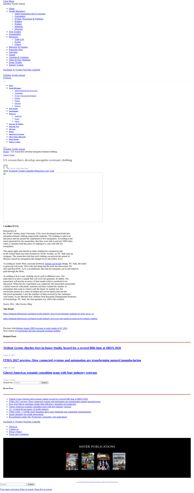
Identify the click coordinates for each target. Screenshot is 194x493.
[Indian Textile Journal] (14, 75)
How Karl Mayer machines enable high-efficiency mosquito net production (42, 404)
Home (11, 8)
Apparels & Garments (19, 57)
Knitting (18, 21)
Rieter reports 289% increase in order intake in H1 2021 (43, 328)
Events (18, 42)
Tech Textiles (15, 31)
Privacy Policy (15, 432)
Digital (12, 55)
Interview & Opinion (18, 47)
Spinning (19, 26)
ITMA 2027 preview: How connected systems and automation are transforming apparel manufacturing (72, 360)
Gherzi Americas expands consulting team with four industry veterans (50, 372)
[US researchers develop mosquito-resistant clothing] (53, 221)
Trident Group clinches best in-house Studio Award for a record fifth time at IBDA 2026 (62, 348)
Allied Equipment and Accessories (30, 14)
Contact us (13, 429)
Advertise (13, 52)
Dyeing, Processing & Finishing (29, 19)
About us (13, 426)
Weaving (19, 29)
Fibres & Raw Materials (19, 60)
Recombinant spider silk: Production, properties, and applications (38, 417)
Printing (18, 24)
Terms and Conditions (19, 434)
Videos (18, 44)
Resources (13, 37)
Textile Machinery (17, 11)
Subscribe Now (16, 49)
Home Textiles (15, 62)
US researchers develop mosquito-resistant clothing (38, 331)
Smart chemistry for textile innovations (26, 414)
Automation (20, 16)
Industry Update (16, 65)
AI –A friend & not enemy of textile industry (29, 409)
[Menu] (4, 81)
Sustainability (15, 34)
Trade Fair (19, 39)
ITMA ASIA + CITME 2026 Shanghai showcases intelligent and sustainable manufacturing (50, 412)
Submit (31, 484)
